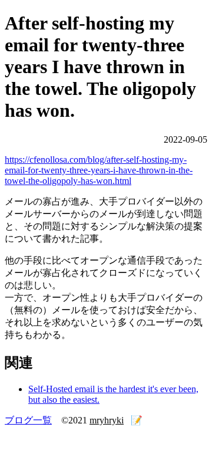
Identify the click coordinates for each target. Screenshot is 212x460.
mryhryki (107, 420)
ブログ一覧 (28, 420)
